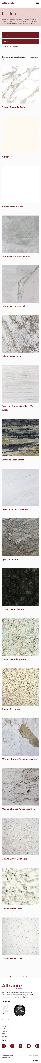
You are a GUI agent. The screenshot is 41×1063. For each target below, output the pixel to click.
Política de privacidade (34, 1055)
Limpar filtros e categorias (11, 46)
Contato (4, 1036)
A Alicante (5, 1031)
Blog (3, 1034)
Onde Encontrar (7, 1029)
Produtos (4, 1026)
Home (4, 1024)
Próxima (28, 977)
